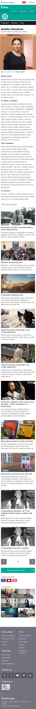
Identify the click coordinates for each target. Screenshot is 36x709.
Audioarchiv (23, 11)
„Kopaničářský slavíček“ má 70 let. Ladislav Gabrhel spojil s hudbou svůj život (16, 513)
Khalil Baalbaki (9, 72)
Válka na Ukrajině (8, 636)
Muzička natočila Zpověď (11, 262)
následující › (32, 562)
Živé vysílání (6, 655)
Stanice (4, 642)
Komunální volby (8, 639)
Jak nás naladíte (25, 636)
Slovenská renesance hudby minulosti (17, 441)
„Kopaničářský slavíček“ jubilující (15, 548)
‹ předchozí (4, 562)
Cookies (4, 701)
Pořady (14, 23)
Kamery (32, 11)
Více (23, 23)
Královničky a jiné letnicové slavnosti (16, 474)
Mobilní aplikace (8, 664)
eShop (4, 645)
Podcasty (5, 661)
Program (14, 11)
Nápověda (22, 639)
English (4, 703)
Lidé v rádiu (23, 642)
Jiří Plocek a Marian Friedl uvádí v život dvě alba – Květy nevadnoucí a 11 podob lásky (17, 404)
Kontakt (22, 648)
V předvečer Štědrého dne (12, 295)
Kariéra (21, 645)
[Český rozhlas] (7, 2)
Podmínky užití (25, 701)
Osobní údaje (13, 701)
